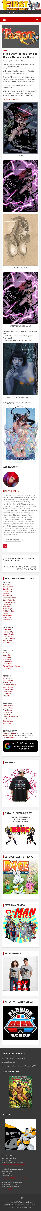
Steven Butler (7, 668)
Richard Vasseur (9, 735)
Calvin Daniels (8, 706)
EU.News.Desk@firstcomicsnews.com (13, 1189)
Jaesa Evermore (8, 687)
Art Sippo (6, 653)
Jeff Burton (7, 657)
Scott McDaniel (8, 643)
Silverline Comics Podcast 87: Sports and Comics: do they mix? (19, 559)
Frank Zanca (7, 710)
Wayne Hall (7, 723)
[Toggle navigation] (4, 19)
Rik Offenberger (8, 738)
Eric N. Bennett (8, 680)
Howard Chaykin (8, 634)
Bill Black (6, 593)
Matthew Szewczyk (10, 733)
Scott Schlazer (8, 721)
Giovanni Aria (7, 712)
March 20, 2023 (8, 61)
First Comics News (25, 1202)
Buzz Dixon (7, 630)
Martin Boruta (8, 691)
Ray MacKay (7, 662)
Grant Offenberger (9, 685)
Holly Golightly (19, 61)
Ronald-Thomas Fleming (11, 666)
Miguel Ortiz (7, 613)
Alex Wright (7, 585)
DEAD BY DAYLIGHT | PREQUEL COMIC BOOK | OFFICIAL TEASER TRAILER (20, 568)
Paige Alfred (7, 615)
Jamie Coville (7, 655)
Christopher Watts (9, 598)
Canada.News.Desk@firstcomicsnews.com (14, 1178)
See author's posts (12, 540)
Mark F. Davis (7, 607)
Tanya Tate (7, 618)
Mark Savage (7, 609)
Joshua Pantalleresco (10, 717)
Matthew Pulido (8, 611)
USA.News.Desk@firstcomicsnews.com (13, 1164)
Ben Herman (7, 591)
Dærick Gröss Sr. (9, 600)
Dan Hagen (7, 604)
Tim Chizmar (7, 620)
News (5, 50)
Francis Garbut (8, 708)
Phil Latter (6, 696)
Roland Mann (7, 664)
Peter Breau (7, 694)
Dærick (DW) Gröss (9, 602)
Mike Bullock (7, 641)
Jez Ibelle (6, 714)
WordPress (27, 1207)
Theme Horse (30, 1205)
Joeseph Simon (8, 689)
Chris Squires (7, 678)
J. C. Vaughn (7, 636)
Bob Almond (7, 596)
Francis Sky (7, 683)
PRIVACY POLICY (10, 1205)
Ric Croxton (7, 719)
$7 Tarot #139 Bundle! (10, 99)
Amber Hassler (8, 587)
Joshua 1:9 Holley (9, 638)
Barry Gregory (8, 589)
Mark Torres (7, 659)
